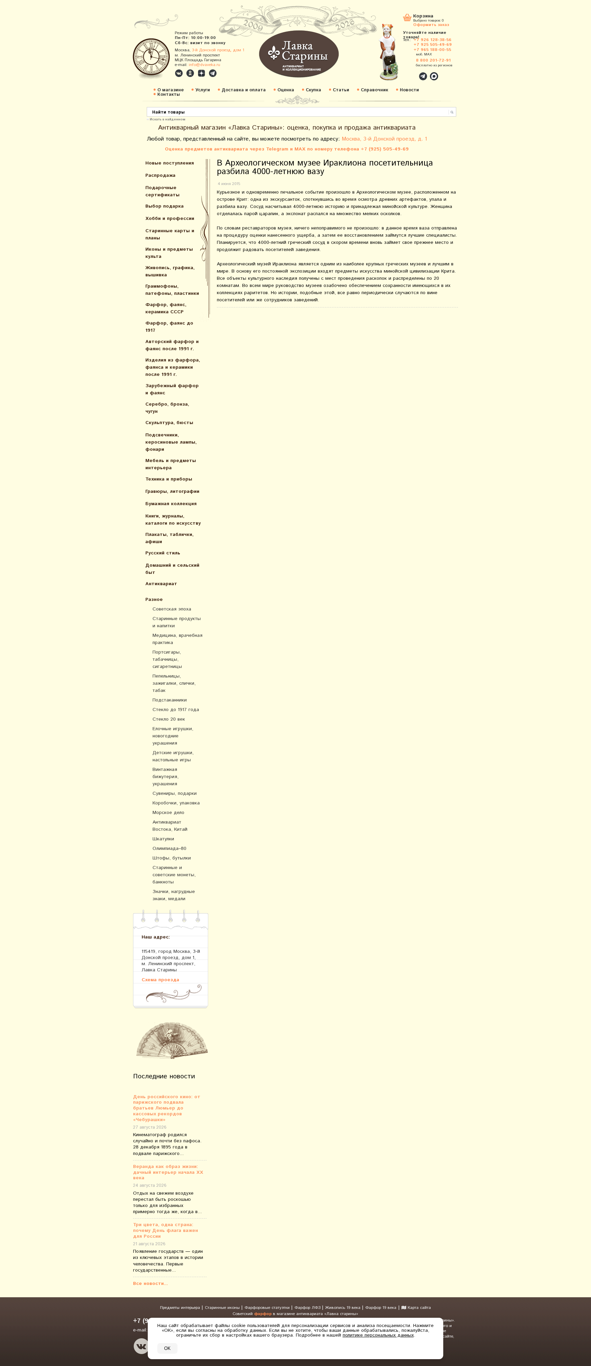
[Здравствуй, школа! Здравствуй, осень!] (395, 55)
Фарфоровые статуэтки (268, 1308)
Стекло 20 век (169, 719)
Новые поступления (169, 163)
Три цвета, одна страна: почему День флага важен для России (165, 1230)
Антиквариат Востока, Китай (170, 826)
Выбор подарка (164, 206)
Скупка (313, 90)
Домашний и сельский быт (172, 569)
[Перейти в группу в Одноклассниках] (190, 73)
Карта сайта (418, 1308)
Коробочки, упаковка (176, 803)
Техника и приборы (168, 479)
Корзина (423, 16)
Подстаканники (170, 700)
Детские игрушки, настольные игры (173, 756)
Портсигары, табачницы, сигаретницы (167, 659)
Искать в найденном (167, 119)
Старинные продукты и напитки (177, 622)
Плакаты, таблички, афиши (169, 538)
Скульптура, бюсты (169, 422)
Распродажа (160, 175)
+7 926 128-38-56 (432, 40)
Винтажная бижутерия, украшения (166, 776)
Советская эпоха (172, 609)
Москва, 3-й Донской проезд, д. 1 (384, 139)
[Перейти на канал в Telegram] (213, 73)
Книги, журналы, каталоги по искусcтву (173, 520)
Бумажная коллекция (171, 503)
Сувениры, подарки (175, 793)
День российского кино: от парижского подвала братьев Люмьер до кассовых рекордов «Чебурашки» (166, 1108)
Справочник (374, 90)
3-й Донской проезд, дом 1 (218, 50)
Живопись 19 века (343, 1308)
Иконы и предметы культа (169, 253)
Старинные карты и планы (169, 234)
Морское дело (168, 812)
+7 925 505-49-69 (432, 45)
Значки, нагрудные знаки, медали (174, 895)
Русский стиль (162, 553)
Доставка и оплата (244, 90)
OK (167, 1348)
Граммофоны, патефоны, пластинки (172, 290)
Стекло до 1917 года (176, 709)
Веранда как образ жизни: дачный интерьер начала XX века (168, 1172)
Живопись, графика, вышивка (170, 271)
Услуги (202, 90)
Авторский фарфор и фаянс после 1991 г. (172, 345)
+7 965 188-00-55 (432, 50)
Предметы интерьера (180, 1308)
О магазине (170, 90)
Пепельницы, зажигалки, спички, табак (174, 683)
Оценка (285, 90)
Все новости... (150, 1283)
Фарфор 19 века (380, 1308)
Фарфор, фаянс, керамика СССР (165, 308)
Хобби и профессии (169, 218)
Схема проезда (160, 979)
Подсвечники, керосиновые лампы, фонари (171, 442)
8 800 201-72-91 (433, 60)
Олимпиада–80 (169, 848)
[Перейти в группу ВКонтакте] (179, 73)
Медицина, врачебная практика (177, 639)
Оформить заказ (431, 24)
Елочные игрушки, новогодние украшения (173, 736)
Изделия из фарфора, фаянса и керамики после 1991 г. (172, 367)
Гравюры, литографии (172, 491)
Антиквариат (161, 583)
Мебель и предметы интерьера (170, 464)
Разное (154, 599)
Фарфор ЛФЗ (308, 1308)
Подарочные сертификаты (162, 191)
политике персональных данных (378, 1335)
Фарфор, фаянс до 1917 (169, 327)
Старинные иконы (223, 1308)
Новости (409, 90)
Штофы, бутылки (172, 858)
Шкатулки (163, 839)
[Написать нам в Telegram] (408, 72)
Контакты (168, 94)
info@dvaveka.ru (204, 65)
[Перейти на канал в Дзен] (201, 73)
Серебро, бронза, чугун (167, 408)
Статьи (341, 90)
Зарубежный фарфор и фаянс (172, 389)
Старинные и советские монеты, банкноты (174, 874)
